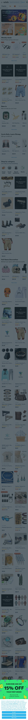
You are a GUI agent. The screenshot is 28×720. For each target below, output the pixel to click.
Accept (14, 712)
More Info (14, 717)
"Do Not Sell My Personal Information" (14, 709)
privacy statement (13, 703)
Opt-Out (14, 715)
